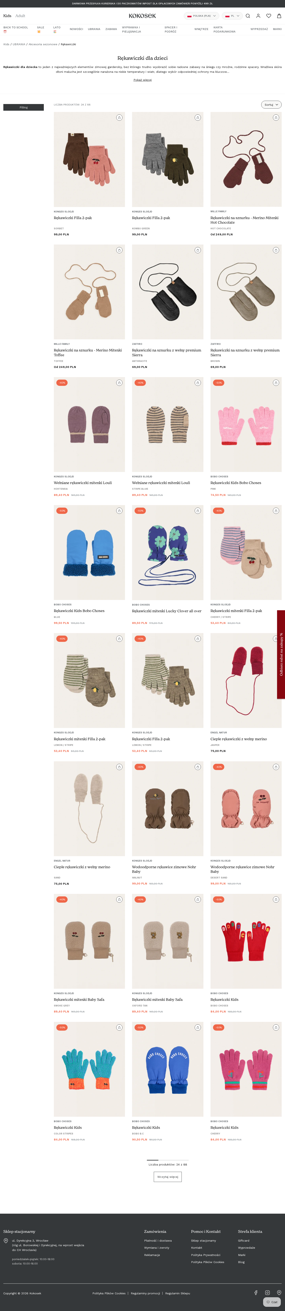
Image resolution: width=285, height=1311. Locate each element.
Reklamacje (152, 1255)
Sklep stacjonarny (203, 1240)
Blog (241, 1262)
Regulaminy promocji (145, 1293)
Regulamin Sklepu (177, 1293)
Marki (241, 1255)
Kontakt (196, 1247)
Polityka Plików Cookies (207, 1262)
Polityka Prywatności (205, 1255)
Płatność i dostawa (158, 1240)
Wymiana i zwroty (156, 1247)
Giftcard (243, 1240)
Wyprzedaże (246, 1247)
